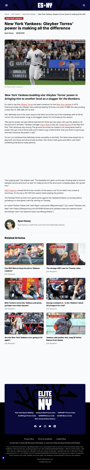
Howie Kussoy (65, 124)
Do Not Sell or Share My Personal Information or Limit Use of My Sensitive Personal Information (45, 443)
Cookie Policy (61, 439)
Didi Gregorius (11, 190)
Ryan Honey (9, 33)
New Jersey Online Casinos (45, 419)
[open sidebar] (6, 5)
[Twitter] (40, 426)
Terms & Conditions (45, 439)
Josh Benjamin (10, 274)
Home (7, 14)
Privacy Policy (29, 439)
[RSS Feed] (55, 426)
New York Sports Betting (24, 413)
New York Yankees (29, 14)
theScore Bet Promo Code (45, 413)
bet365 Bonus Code (64, 416)
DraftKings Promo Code (27, 416)
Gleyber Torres (27, 104)
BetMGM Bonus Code (46, 416)
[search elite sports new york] (84, 5)
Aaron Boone (45, 124)
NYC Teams (16, 14)
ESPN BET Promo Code (66, 413)
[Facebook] (35, 426)
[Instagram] (45, 426)
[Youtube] (50, 426)
